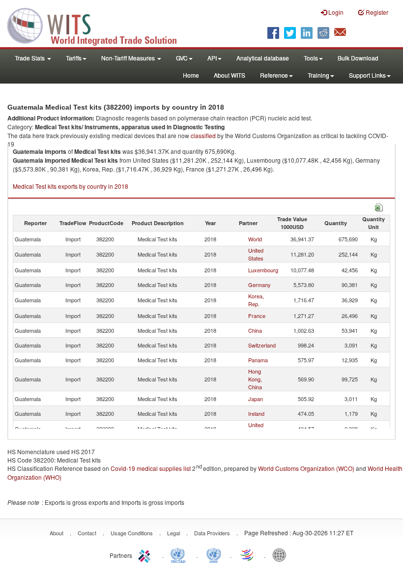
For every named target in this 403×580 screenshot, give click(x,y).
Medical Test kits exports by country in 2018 (70, 186)
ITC (146, 554)
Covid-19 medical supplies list (151, 468)
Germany (259, 285)
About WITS (229, 75)
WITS (98, 24)
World (255, 239)
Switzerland (262, 345)
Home (191, 75)
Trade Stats (30, 58)
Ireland (256, 413)
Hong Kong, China (255, 379)
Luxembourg (263, 270)
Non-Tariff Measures (128, 58)
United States (255, 254)
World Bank (281, 554)
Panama (258, 360)
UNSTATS (214, 554)
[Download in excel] (379, 206)
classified (203, 135)
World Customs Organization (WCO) (306, 468)
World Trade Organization (248, 554)
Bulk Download (358, 58)
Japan (255, 399)
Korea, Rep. (256, 300)
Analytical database (262, 58)
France (256, 315)
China (255, 330)
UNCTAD (180, 554)
